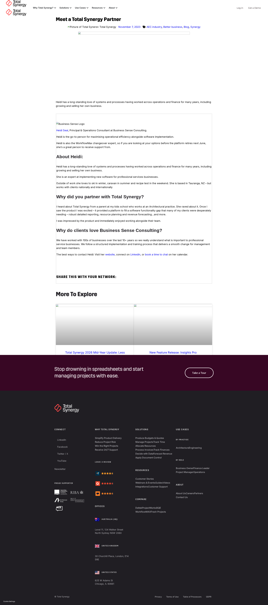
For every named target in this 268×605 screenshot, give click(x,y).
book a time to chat (156, 254)
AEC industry (154, 26)
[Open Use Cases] (87, 7)
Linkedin (135, 254)
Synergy (195, 26)
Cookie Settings (9, 601)
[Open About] (116, 7)
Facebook (62, 446)
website (110, 254)
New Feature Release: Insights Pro (173, 352)
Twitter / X (62, 453)
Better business (172, 26)
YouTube (61, 460)
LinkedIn (61, 439)
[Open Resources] (104, 7)
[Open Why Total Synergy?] (55, 7)
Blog (186, 26)
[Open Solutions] (71, 7)
